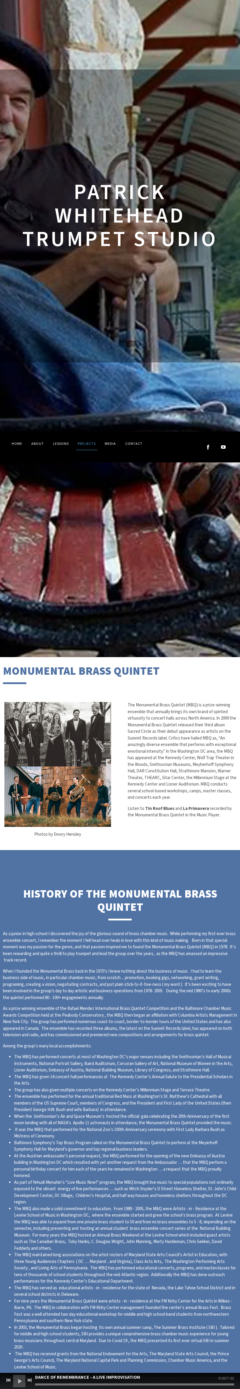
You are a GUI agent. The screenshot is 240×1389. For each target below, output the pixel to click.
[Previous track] (8, 1380)
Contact (134, 443)
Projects (87, 443)
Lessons (61, 443)
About (37, 443)
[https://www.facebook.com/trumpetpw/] (208, 447)
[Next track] (29, 1380)
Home (17, 443)
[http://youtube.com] (223, 447)
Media (110, 443)
